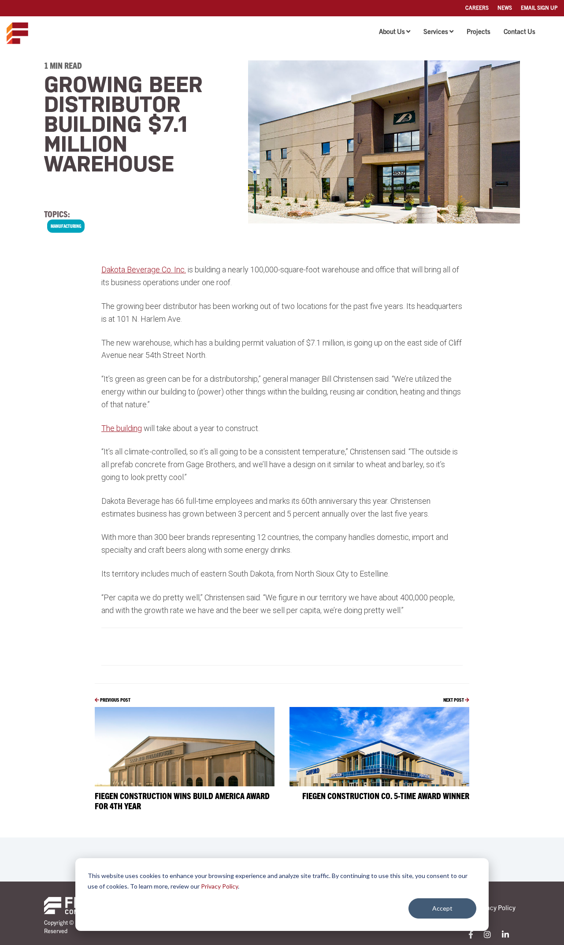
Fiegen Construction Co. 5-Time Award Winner (385, 795)
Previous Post (114, 699)
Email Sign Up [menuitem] (539, 7)
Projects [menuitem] (478, 31)
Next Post (454, 699)
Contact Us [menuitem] (519, 31)
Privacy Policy (219, 886)
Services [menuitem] (435, 31)
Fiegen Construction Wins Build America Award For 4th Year (182, 800)
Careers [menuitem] (477, 7)
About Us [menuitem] (392, 31)
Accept (442, 908)
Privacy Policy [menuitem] (495, 907)
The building (121, 428)
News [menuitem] (504, 7)
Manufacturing (66, 226)
